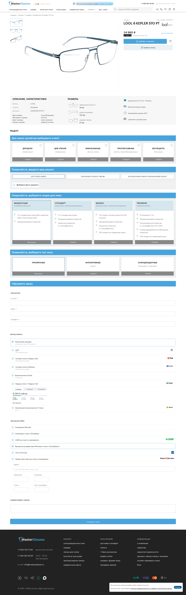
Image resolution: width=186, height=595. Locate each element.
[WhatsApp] (38, 578)
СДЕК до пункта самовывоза (27, 439)
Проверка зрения (108, 564)
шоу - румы (103, 9)
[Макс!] (44, 578)
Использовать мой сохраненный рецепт (147, 176)
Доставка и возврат (109, 542)
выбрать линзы (149, 47)
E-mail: (14, 298)
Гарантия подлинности (148, 551)
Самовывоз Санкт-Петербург (27, 433)
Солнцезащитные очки (18, 9)
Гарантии (141, 547)
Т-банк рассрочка (108, 551)
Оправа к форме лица (110, 560)
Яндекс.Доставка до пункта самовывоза (31, 458)
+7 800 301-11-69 (25, 549)
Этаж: (16, 485)
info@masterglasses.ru (34, 564)
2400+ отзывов (45, 4)
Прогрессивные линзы (74, 560)
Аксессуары (61, 9)
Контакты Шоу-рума (73, 555)
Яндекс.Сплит (106, 555)
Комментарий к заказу (19, 500)
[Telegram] (32, 578)
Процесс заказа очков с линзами (152, 555)
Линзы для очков (46, 9)
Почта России (21, 452)
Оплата (103, 547)
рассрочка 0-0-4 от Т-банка (139, 100)
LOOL (33, 103)
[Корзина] (169, 10)
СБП (21, 351)
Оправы (33, 9)
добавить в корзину (146, 41)
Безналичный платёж (23, 376)
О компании (142, 542)
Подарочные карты (77, 9)
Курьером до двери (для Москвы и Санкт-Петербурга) (37, 446)
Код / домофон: (40, 485)
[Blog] (19, 578)
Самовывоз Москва (23, 427)
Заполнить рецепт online (93, 176)
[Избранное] (165, 9)
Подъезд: (38, 474)
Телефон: (15, 319)
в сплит (134, 35)
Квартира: (18, 474)
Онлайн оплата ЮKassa (25, 367)
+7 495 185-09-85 (25, 555)
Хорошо (178, 587)
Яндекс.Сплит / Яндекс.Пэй (26, 383)
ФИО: (13, 308)
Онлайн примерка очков (148, 560)
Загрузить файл (38, 176)
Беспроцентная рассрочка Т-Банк (29, 408)
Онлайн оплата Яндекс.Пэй (26, 359)
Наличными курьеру (25, 342)
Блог (139, 564)
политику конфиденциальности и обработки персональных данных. (151, 588)
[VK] (26, 578)
